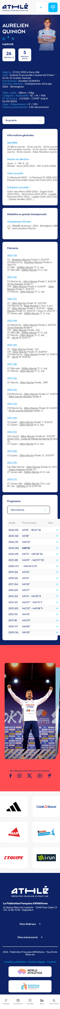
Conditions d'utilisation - (16, 961)
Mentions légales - (37, 961)
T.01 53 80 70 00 (11, 910)
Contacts (51, 961)
